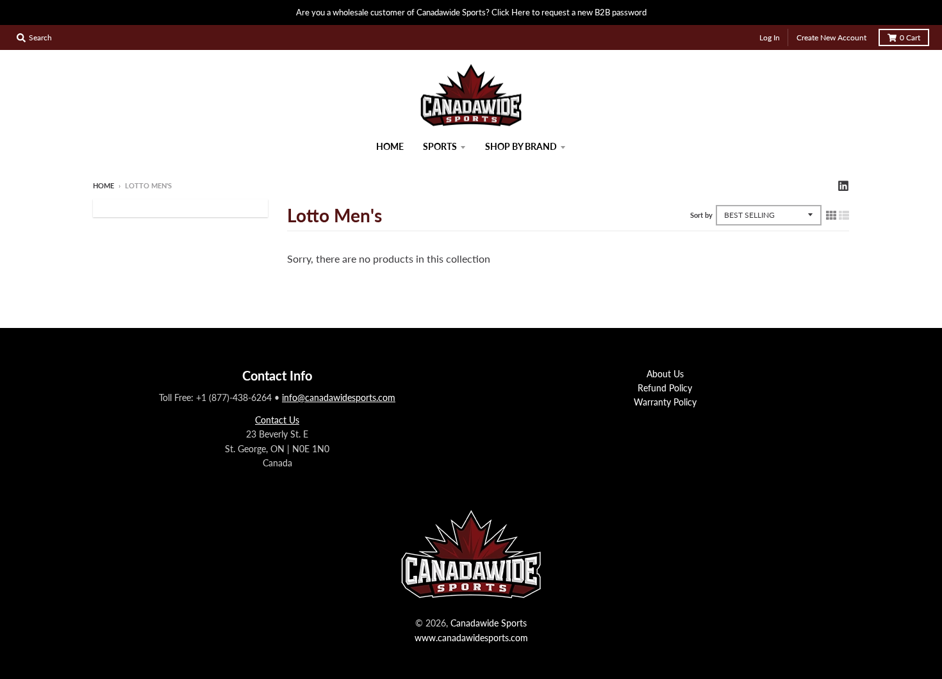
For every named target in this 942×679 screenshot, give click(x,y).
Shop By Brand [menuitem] (521, 146)
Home (103, 185)
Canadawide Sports (488, 623)
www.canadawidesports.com (471, 637)
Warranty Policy (665, 402)
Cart (910, 37)
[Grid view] (831, 214)
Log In (769, 37)
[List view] (844, 214)
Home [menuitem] (390, 146)
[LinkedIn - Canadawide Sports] (843, 185)
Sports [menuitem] (440, 146)
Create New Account (831, 37)
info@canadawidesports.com (338, 397)
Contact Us (277, 419)
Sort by (701, 215)
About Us (665, 373)
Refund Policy (665, 387)
